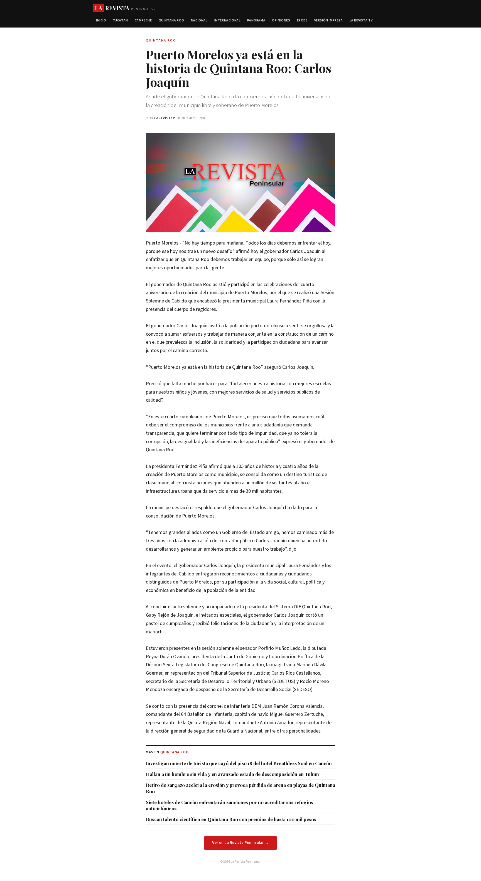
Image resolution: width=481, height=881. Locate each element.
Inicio (101, 20)
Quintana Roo (171, 20)
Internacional (227, 20)
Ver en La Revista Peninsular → (240, 843)
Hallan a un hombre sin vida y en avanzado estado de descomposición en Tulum (232, 774)
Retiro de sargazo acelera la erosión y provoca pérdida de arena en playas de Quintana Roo (240, 788)
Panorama (256, 20)
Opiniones (281, 20)
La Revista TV (361, 20)
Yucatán (120, 20)
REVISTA (125, 8)
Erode (302, 20)
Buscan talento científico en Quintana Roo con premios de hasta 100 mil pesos (231, 819)
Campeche (143, 20)
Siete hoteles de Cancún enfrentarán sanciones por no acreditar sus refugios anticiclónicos (229, 805)
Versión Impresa (328, 20)
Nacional (199, 20)
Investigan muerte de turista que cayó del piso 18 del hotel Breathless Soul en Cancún (239, 763)
